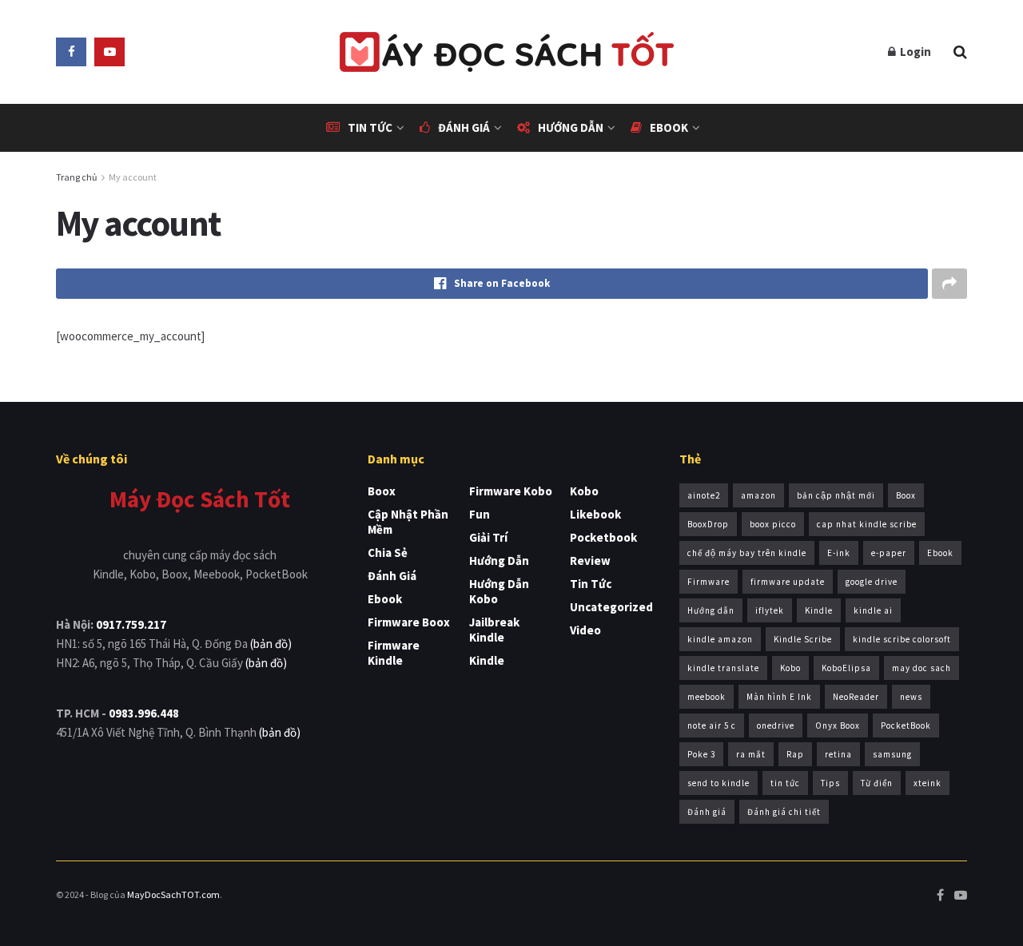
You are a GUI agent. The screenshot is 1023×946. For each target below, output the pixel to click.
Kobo (584, 491)
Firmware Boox (409, 622)
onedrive (775, 725)
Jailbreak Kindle (494, 629)
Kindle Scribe (803, 639)
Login (914, 51)
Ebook (669, 127)
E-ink (838, 552)
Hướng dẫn (570, 127)
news (911, 696)
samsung (892, 754)
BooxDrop (708, 524)
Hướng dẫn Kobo (499, 591)
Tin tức (370, 127)
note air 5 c (711, 725)
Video (585, 630)
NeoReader (856, 696)
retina (838, 754)
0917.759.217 (131, 624)
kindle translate (723, 668)
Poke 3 (701, 754)
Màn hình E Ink (779, 696)
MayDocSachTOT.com (173, 894)
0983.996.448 (144, 713)
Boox (382, 491)
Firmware (708, 581)
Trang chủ (77, 177)
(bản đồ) (271, 643)
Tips (830, 783)
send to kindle (718, 783)
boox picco (773, 524)
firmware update (787, 581)
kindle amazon (720, 639)
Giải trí (488, 537)
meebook (706, 696)
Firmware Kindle (394, 653)
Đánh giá (464, 127)
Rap (795, 754)
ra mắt (751, 754)
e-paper (888, 552)
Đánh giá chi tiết (784, 811)
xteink (927, 783)
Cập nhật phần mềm (408, 522)
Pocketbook (603, 537)
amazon (758, 495)
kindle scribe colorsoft (902, 639)
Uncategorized (611, 606)
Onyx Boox (837, 725)
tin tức (785, 783)
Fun (479, 514)
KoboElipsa (846, 668)
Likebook (595, 514)
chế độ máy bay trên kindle (746, 552)
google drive (872, 581)
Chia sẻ (388, 552)
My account (133, 177)
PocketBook (906, 725)
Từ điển (877, 783)
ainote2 (703, 495)
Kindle (486, 660)
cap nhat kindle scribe (867, 524)
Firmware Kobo (510, 491)
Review (590, 560)
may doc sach (921, 668)
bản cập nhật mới (836, 495)
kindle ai (873, 610)
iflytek (769, 610)
